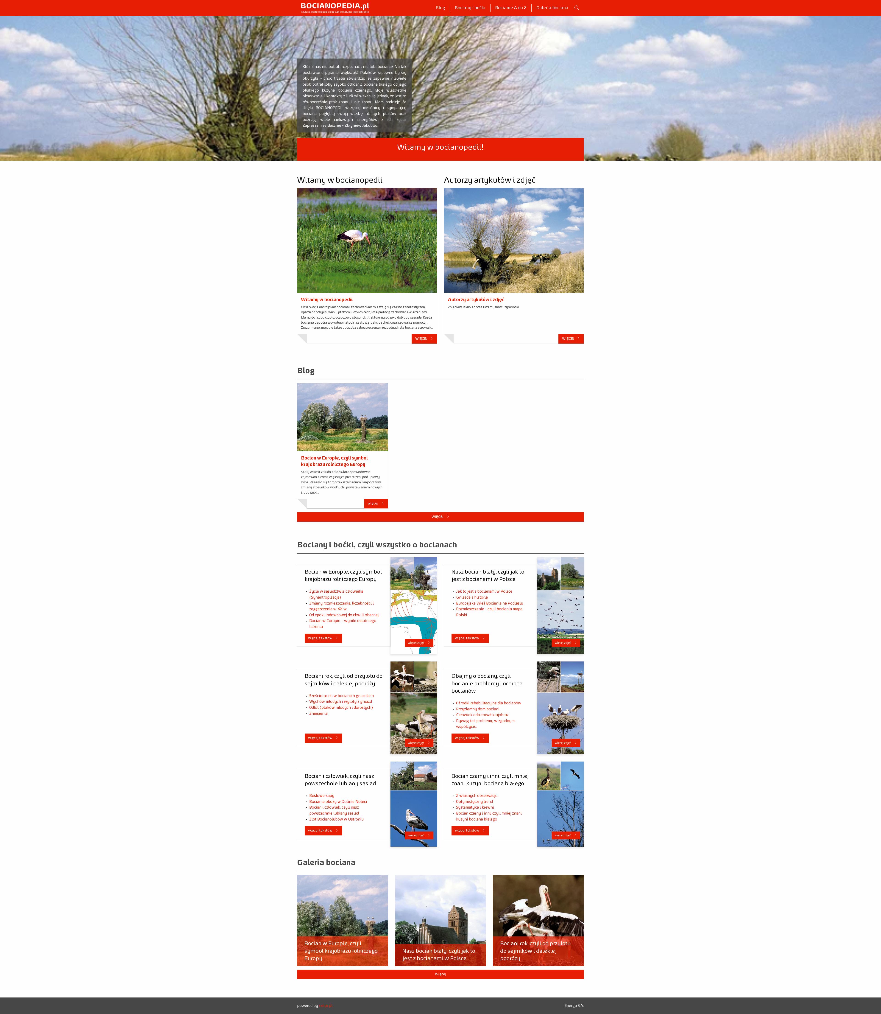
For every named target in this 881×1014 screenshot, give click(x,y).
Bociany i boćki (470, 8)
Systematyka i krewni (475, 807)
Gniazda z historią (472, 597)
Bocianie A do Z (511, 8)
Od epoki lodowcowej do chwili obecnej (344, 615)
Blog (440, 8)
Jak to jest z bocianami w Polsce (484, 591)
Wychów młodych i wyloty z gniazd (340, 701)
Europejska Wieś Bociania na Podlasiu (489, 603)
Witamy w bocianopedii (327, 299)
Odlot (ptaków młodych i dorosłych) (341, 707)
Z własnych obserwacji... (477, 796)
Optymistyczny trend (474, 802)
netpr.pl (325, 1006)
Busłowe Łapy (321, 796)
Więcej (440, 974)
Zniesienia (318, 713)
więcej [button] (373, 503)
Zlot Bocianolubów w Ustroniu (336, 819)
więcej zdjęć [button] (416, 642)
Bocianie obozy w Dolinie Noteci (338, 802)
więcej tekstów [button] (320, 638)
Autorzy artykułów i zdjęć (476, 299)
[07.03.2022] (342, 417)
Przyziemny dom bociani (477, 709)
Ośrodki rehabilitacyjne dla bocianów (488, 703)
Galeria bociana (552, 8)
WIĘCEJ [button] (421, 338)
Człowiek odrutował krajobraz (482, 715)
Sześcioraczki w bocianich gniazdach (341, 696)
